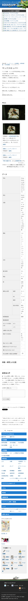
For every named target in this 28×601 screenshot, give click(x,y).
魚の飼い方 (4, 533)
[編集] (4, 144)
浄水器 (3, 473)
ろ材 (2, 466)
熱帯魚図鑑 (4, 442)
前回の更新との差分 (5, 558)
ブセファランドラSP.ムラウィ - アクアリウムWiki (15, 22)
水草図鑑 (4, 450)
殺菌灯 (19, 470)
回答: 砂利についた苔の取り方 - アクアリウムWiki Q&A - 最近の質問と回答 (15, 30)
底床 (19, 475)
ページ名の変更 (21, 564)
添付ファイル (21, 558)
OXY (4, 596)
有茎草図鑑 (4, 453)
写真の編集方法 (7, 160)
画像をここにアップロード (10, 148)
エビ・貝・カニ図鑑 (14, 446)
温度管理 (12, 473)
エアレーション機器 (22, 467)
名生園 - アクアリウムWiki (10, 18)
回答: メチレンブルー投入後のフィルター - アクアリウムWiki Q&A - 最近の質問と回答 (15, 28)
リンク (4, 506)
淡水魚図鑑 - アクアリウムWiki (11, 20)
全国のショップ (5, 509)
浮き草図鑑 (21, 453)
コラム (4, 488)
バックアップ (13, 558)
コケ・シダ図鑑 (14, 453)
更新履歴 (5, 570)
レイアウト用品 (14, 478)
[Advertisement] (14, 47)
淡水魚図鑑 (13, 442)
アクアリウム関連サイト (14, 510)
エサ (2, 461)
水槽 (11, 461)
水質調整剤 (21, 473)
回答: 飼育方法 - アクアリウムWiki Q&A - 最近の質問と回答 (15, 26)
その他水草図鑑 (5, 455)
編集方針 (3, 436)
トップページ (10, 63)
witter (8, 585)
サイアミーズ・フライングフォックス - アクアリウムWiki (15, 17)
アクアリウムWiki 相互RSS (9, 11)
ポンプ (11, 466)
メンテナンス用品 (22, 479)
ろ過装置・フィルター (22, 462)
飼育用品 (4, 458)
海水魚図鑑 (4, 445)
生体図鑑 (17, 63)
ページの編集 (5, 552)
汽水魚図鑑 (7, 64)
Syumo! (3, 543)
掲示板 (4, 492)
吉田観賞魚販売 (13, 136)
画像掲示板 (18, 160)
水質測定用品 (4, 475)
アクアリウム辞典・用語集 (9, 501)
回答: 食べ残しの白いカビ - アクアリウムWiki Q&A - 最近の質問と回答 (15, 24)
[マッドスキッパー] (13, 119)
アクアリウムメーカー (22, 510)
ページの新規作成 (5, 564)
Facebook (16, 585)
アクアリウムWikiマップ (8, 483)
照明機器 (12, 470)
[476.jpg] (11, 134)
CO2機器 (3, 470)
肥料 (2, 478)
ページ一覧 (13, 564)
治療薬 (11, 475)
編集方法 (12, 436)
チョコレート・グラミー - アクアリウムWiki (14, 15)
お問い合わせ (5, 514)
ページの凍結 (21, 552)
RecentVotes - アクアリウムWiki (11, 13)
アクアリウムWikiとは (8, 434)
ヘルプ (15, 568)
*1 (17, 353)
